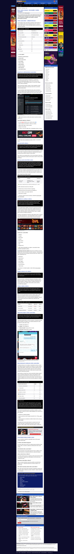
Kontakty (19, 552)
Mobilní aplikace (21, 64)
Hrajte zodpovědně (19, 547)
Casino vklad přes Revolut (49, 117)
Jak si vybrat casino (48, 104)
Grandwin (47, 79)
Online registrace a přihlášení (24, 481)
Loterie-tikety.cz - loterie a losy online (35, 529)
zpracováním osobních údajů (25, 521)
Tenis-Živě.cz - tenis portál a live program (23, 533)
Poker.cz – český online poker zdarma (35, 533)
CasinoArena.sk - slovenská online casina (36, 538)
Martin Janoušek (27, 491)
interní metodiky (32, 411)
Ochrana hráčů (20, 58)
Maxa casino (47, 75)
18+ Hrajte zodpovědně (44, 552)
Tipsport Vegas (47, 69)
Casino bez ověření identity (49, 105)
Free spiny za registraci (48, 88)
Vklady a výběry (21, 62)
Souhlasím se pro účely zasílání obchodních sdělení (28, 521)
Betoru (23, 122)
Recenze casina (22, 477)
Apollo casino (47, 78)
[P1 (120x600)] (60, 30)
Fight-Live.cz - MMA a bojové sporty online (23, 529)
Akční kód (21, 479)
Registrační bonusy (48, 84)
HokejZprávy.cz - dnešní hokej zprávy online (24, 532)
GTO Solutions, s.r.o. (50, 552)
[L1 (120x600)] (13, 30)
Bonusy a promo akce (22, 59)
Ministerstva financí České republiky (48, 543)
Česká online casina (48, 95)
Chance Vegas (47, 74)
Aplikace (21, 482)
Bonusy (21, 478)
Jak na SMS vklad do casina (49, 113)
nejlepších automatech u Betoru (23, 248)
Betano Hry (47, 70)
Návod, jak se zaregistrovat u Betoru (26, 139)
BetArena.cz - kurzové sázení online (23, 528)
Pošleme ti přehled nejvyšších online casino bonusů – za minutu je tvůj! (29, 518)
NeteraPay (36, 297)
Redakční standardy (23, 552)
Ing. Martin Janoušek (26, 414)
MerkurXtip (47, 80)
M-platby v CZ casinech (48, 114)
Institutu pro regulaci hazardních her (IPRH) (35, 544)
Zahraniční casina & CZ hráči (49, 97)
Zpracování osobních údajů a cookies (36, 552)
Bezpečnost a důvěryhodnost (23, 56)
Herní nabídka (20, 61)
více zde (33, 489)
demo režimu (34, 214)
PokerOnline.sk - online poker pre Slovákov (36, 539)
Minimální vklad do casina (49, 112)
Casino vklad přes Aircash (49, 118)
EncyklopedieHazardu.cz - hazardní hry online (36, 528)
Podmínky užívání (29, 552)
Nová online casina (48, 96)
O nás (17, 552)
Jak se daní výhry (48, 100)
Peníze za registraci (48, 87)
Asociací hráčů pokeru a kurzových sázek (21, 545)
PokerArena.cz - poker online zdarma (35, 532)
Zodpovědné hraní (49, 544)
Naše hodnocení (21, 67)
